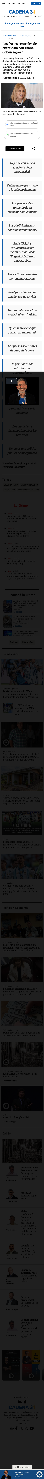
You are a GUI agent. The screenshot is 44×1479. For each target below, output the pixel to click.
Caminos (21, 3)
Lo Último (5, 16)
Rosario (36, 16)
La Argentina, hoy (24, 36)
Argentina (14, 16)
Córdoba (26, 16)
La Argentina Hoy (14, 23)
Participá (36, 3)
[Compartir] (33, 149)
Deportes (11, 3)
